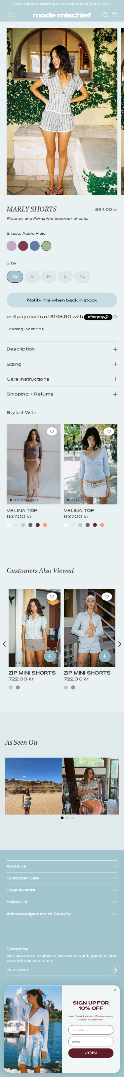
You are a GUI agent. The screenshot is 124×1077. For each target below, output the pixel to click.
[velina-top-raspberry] (38, 525)
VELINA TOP (22, 510)
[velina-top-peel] (45, 525)
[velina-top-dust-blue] (23, 525)
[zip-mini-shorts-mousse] (18, 687)
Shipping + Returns (30, 394)
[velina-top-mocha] (30, 525)
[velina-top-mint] (16, 525)
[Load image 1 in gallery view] (62, 111)
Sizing (14, 364)
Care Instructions (28, 379)
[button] (11, 500)
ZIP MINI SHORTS (32, 673)
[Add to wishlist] (52, 431)
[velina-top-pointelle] (9, 525)
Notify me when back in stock (62, 300)
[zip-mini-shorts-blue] (11, 687)
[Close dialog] (115, 990)
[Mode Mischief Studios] (62, 15)
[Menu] (11, 15)
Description (21, 349)
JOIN (91, 1053)
